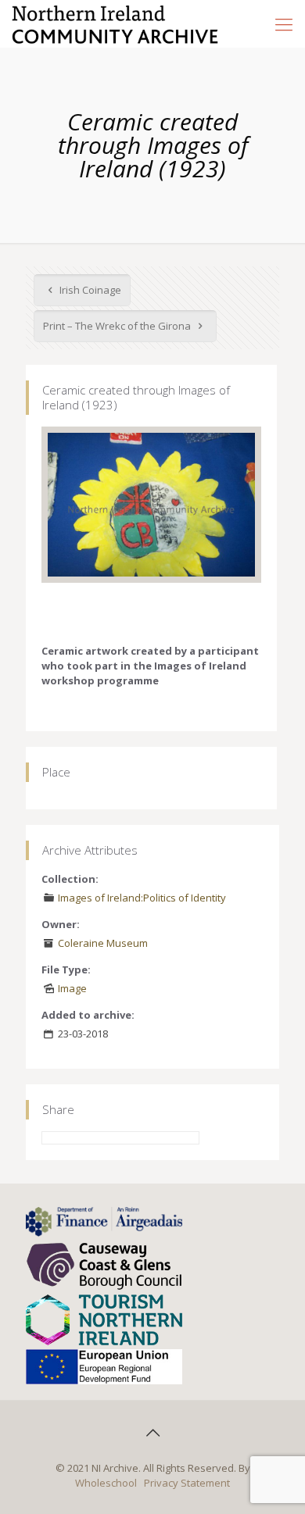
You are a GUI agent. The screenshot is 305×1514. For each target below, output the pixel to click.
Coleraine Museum (103, 943)
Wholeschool (106, 1483)
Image (72, 988)
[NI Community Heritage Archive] (115, 23)
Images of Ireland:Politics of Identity (142, 898)
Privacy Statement (187, 1483)
